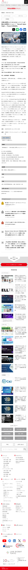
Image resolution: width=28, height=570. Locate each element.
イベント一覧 (21, 438)
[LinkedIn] (14, 541)
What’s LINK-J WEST (6, 509)
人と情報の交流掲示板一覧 (21, 497)
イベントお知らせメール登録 (7, 535)
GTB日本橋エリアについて (7, 521)
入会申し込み (18, 509)
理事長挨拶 (4, 506)
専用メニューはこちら (20, 511)
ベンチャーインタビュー (8, 498)
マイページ (18, 534)
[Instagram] (24, 541)
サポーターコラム (7, 500)
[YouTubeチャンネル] (4, 541)
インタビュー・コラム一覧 (7, 484)
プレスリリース (20, 485)
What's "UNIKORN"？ (20, 459)
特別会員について (19, 508)
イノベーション (7, 15)
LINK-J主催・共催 (7, 429)
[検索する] (25, 449)
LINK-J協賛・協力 (20, 429)
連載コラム (5, 495)
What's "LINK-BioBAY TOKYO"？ (20, 462)
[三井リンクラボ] (20, 545)
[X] (19, 541)
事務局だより (6, 494)
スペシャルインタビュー (8, 488)
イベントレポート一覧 (7, 468)
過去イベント (7, 438)
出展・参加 (20, 433)
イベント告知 (19, 492)
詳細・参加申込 (6, 137)
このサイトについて (20, 557)
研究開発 (7, 19)
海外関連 (18, 488)
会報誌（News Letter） (8, 490)
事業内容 (4, 515)
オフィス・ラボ (5, 529)
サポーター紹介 (5, 513)
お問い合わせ (21, 444)
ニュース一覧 (19, 481)
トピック (18, 483)
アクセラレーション (21, 490)
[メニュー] (26, 2)
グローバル (20, 15)
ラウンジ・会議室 (6, 527)
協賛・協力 (19, 494)
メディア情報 (19, 487)
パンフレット (5, 518)
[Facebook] (9, 541)
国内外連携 (4, 511)
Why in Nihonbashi (6, 508)
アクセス (4, 531)
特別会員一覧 (18, 506)
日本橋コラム (6, 492)
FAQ (7, 444)
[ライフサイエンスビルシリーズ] (7, 545)
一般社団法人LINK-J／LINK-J (4, 2)
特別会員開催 (7, 433)
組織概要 (4, 517)
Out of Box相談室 (19, 457)
